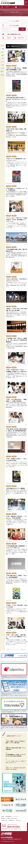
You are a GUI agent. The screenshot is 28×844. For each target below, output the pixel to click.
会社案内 (2, 816)
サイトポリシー (16, 816)
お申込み (7, 6)
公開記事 (9, 37)
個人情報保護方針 (8, 816)
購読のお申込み (14, 818)
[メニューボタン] (26, 2)
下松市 (14, 65)
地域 (8, 65)
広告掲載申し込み (12, 820)
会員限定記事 (20, 37)
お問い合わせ (18, 820)
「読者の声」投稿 (4, 820)
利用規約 (8, 818)
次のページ (23, 649)
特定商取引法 (3, 818)
